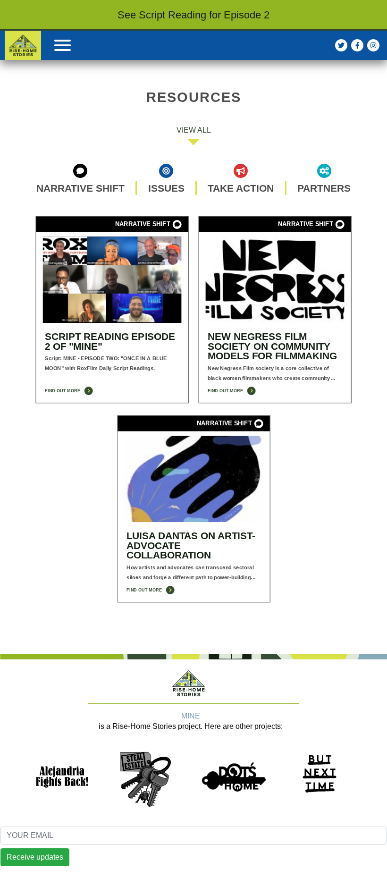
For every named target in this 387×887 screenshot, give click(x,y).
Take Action (241, 188)
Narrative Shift (80, 188)
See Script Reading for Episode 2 (193, 15)
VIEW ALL (194, 130)
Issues (166, 188)
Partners (324, 188)
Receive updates (35, 857)
